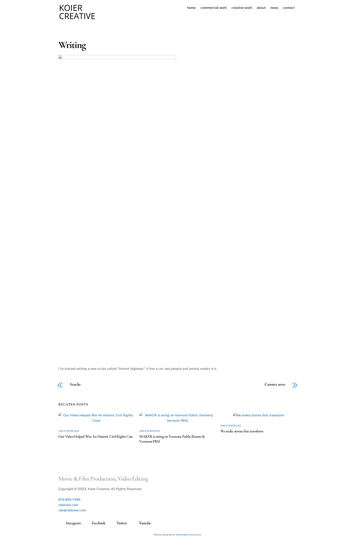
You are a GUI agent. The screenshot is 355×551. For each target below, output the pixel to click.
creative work (242, 8)
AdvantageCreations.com (188, 534)
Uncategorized (68, 431)
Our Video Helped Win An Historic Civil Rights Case (95, 436)
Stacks (75, 384)
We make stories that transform (241, 431)
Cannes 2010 (275, 384)
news (274, 8)
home (191, 8)
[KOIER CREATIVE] (77, 17)
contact (289, 8)
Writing (72, 45)
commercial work (214, 8)
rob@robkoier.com (72, 510)
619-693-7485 (69, 500)
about (261, 8)
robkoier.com (68, 505)
